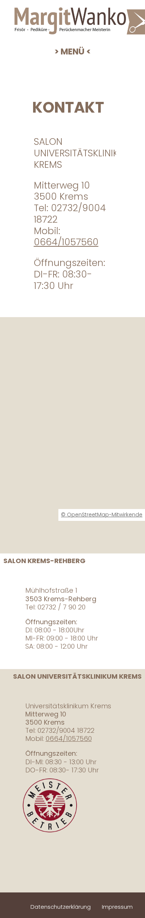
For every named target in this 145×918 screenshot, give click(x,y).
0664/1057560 (66, 242)
